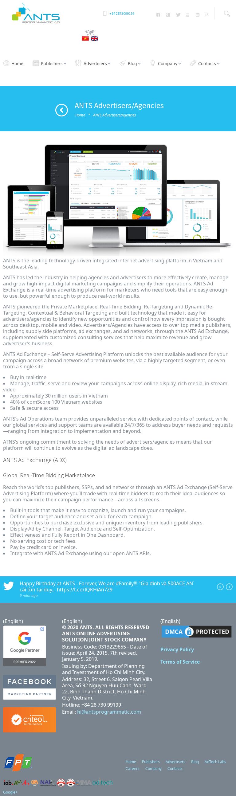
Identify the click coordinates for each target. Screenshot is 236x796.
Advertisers (175, 761)
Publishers (151, 761)
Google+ (10, 792)
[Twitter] (178, 15)
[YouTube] (187, 15)
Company (153, 768)
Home (80, 115)
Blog (195, 761)
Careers (133, 768)
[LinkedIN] (197, 15)
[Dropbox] (206, 15)
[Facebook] (158, 15)
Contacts (175, 768)
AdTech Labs (215, 761)
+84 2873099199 (121, 13)
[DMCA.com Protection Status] (196, 637)
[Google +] (168, 15)
